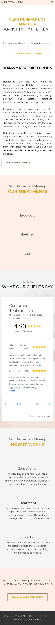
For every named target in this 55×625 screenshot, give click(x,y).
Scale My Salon (34, 619)
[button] (52, 2)
